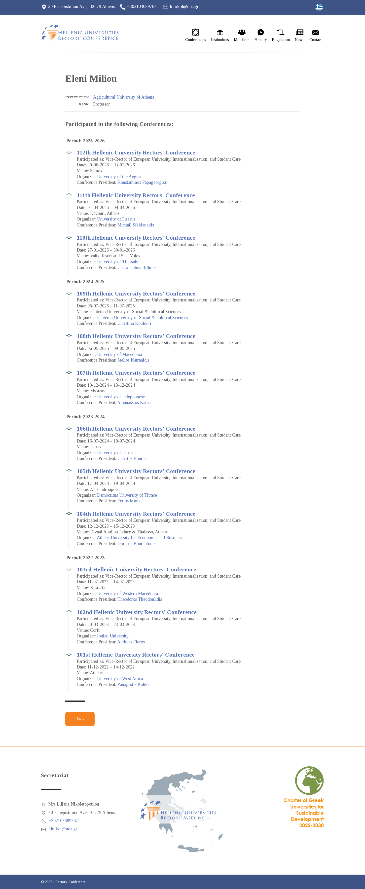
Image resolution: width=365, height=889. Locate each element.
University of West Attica (120, 678)
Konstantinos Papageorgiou (142, 182)
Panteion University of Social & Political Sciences (142, 317)
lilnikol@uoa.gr (184, 6)
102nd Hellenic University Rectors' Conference (137, 612)
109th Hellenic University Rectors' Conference (136, 293)
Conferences (195, 39)
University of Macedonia (119, 354)
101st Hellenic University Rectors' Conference (136, 654)
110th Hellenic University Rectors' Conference (136, 237)
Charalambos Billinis (136, 267)
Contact (315, 39)
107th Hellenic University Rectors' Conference (136, 373)
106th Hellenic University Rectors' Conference (136, 428)
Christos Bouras (131, 458)
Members (242, 39)
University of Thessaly (117, 261)
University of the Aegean (120, 176)
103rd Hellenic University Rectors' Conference (136, 569)
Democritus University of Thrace (127, 495)
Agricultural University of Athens (123, 97)
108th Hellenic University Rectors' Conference (136, 336)
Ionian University (113, 635)
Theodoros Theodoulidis (139, 599)
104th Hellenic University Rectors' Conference (136, 514)
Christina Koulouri (134, 323)
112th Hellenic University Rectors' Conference (136, 152)
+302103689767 (141, 6)
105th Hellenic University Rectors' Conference (136, 471)
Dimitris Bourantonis (136, 543)
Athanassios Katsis (134, 402)
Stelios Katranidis (133, 360)
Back (80, 718)
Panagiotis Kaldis (133, 684)
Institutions (220, 39)
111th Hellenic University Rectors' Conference (136, 195)
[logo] (84, 33)
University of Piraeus (116, 219)
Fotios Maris (128, 500)
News (299, 39)
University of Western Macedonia (127, 593)
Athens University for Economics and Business (139, 537)
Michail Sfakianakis (135, 224)
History (261, 39)
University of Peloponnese (121, 396)
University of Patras (115, 452)
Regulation (281, 39)
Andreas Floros (131, 641)
